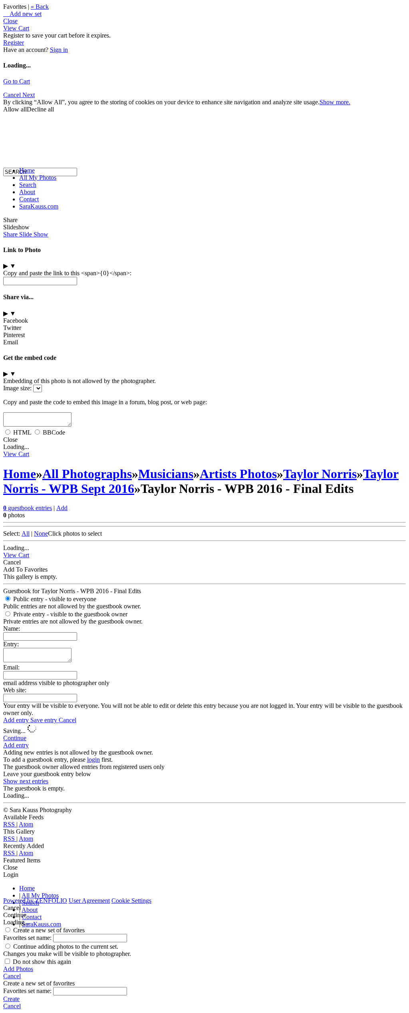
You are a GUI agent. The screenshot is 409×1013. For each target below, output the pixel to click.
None (41, 533)
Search (27, 184)
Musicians (165, 474)
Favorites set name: (28, 937)
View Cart (16, 28)
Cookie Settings (131, 900)
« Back (40, 6)
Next (28, 94)
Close (10, 21)
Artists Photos (238, 474)
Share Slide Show (25, 234)
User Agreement (89, 900)
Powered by (35, 900)
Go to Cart (16, 81)
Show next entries (25, 781)
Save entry (44, 720)
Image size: (17, 388)
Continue (14, 738)
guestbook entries (27, 508)
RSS (9, 824)
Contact (29, 199)
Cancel (67, 720)
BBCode (54, 432)
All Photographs (87, 474)
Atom (26, 824)
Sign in (59, 49)
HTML (22, 432)
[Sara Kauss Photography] (11, 98)
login (93, 759)
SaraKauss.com (38, 206)
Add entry (16, 720)
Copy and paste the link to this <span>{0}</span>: (67, 273)
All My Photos (37, 177)
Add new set (22, 13)
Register (13, 42)
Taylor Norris (320, 474)
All (26, 533)
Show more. (335, 102)
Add (62, 508)
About (27, 192)
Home (27, 170)
